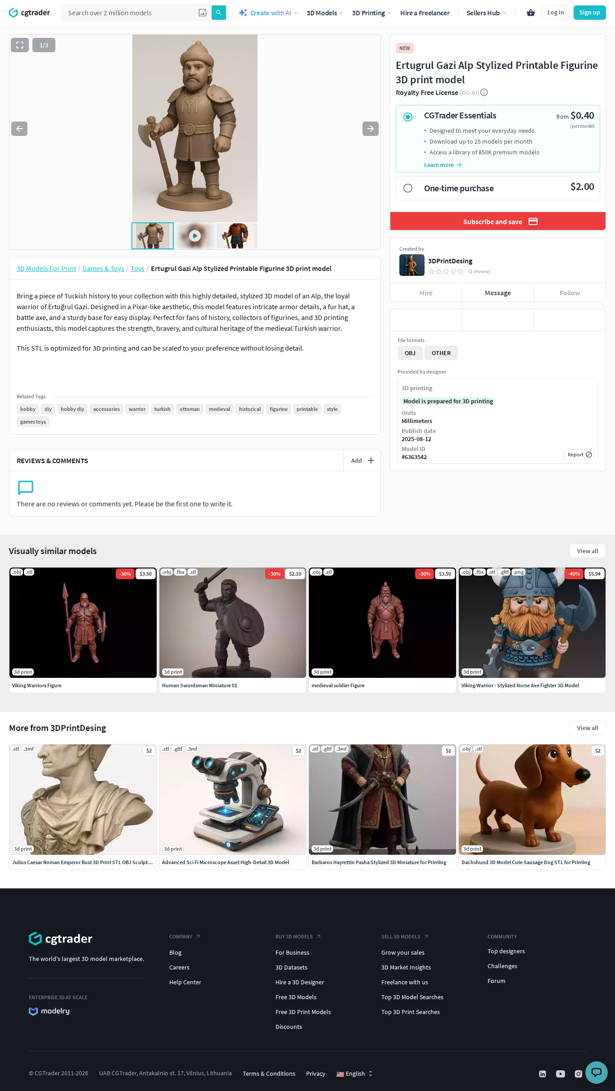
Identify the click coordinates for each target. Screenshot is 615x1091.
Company (180, 936)
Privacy (316, 1073)
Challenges (502, 966)
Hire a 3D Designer (300, 982)
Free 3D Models (296, 997)
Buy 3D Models (294, 936)
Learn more (439, 165)
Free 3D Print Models (303, 1012)
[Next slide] (370, 129)
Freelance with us (404, 982)
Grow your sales (403, 952)
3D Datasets (292, 967)
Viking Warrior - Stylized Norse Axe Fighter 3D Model (520, 685)
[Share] (570, 320)
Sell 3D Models (401, 936)
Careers (179, 967)
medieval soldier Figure (338, 685)
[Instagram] (579, 1074)
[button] (202, 12)
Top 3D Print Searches (410, 1012)
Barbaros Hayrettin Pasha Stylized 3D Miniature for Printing (379, 862)
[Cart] (531, 12)
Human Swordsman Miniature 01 (199, 685)
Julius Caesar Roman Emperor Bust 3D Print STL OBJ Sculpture (83, 862)
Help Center (185, 982)
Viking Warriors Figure (37, 685)
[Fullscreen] (20, 45)
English (350, 1073)
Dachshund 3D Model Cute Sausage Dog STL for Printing (525, 862)
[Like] (426, 320)
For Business (292, 952)
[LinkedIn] (543, 1074)
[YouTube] (561, 1074)
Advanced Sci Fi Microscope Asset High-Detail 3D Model (225, 862)
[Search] (219, 12)
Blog (175, 952)
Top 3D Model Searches (412, 997)
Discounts (289, 1027)
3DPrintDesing (450, 260)
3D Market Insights (406, 967)
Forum (497, 981)
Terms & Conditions (269, 1073)
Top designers (506, 951)
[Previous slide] (19, 129)
